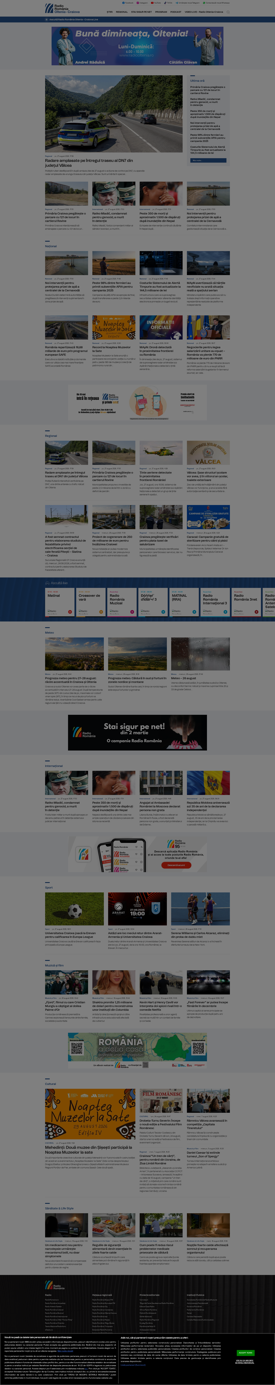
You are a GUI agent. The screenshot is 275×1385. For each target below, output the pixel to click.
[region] (137, 1359)
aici (86, 1369)
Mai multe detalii (65, 1351)
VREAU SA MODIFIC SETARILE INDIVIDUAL (244, 1362)
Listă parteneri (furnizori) (133, 1365)
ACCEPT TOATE (245, 1353)
